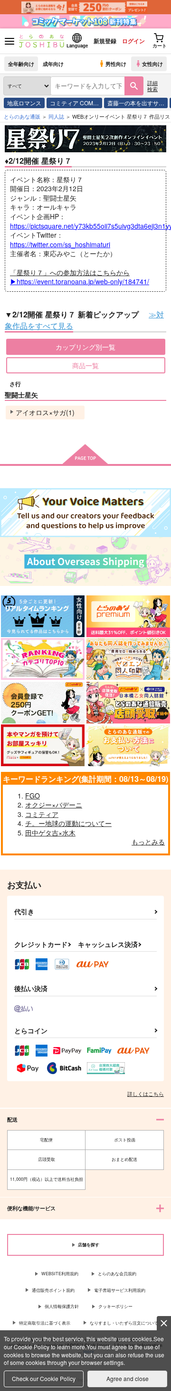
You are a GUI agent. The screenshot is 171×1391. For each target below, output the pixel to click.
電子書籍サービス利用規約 (119, 1290)
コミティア (41, 814)
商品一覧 (85, 365)
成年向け (53, 63)
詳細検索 (152, 86)
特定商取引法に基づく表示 (44, 1323)
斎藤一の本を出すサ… (135, 103)
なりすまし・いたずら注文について (124, 1323)
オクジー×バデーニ (53, 804)
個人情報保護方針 (62, 1306)
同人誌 (56, 116)
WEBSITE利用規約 (59, 1273)
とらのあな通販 (22, 116)
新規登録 (105, 41)
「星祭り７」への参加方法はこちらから (79, 277)
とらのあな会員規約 (117, 1273)
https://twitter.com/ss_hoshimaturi (60, 244)
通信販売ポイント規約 (53, 1290)
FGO (32, 795)
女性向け (152, 63)
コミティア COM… (74, 103)
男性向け (115, 63)
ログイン (133, 41)
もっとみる (148, 841)
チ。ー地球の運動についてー (68, 823)
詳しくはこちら (145, 1093)
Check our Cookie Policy (44, 1378)
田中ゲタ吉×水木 (50, 832)
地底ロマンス (24, 103)
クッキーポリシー (115, 1306)
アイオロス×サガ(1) (45, 412)
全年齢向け (21, 63)
